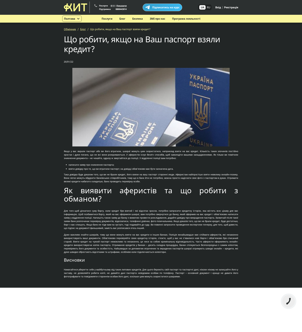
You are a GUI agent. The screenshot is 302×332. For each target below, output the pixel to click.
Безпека (137, 18)
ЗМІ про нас (157, 18)
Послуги (107, 18)
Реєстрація (231, 7)
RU (208, 7)
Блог (122, 18)
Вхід (218, 7)
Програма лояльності (186, 18)
